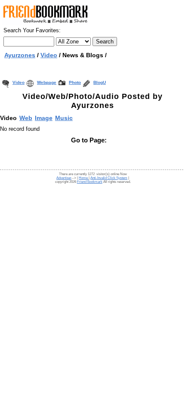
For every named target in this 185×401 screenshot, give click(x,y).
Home (84, 178)
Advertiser (63, 178)
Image (43, 117)
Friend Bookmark (89, 182)
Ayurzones (19, 55)
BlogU (99, 82)
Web (25, 117)
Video (18, 82)
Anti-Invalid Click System (108, 178)
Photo (75, 82)
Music (64, 117)
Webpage (46, 82)
